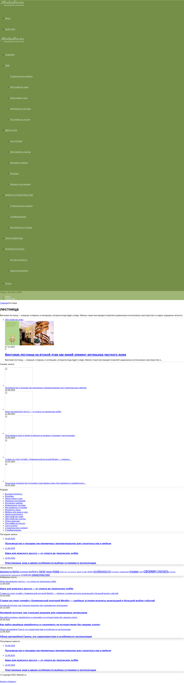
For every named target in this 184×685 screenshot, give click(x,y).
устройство (26, 575)
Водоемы (14, 173)
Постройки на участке (20, 119)
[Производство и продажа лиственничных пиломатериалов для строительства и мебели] (19, 385)
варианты (6, 571)
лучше (84, 572)
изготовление (72, 572)
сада (141, 572)
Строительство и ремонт (21, 76)
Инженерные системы (20, 109)
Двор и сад (11, 130)
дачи (49, 571)
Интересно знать (15, 249)
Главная (4, 303)
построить (115, 572)
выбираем (24, 572)
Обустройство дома (19, 87)
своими (150, 571)
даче (42, 571)
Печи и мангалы (14, 238)
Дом (7, 66)
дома (55, 571)
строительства (5, 575)
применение (124, 572)
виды (16, 571)
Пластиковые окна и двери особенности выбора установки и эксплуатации (40, 435)
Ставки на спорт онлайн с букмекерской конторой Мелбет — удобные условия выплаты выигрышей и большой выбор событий (77, 600)
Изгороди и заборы (19, 163)
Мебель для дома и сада (16, 512)
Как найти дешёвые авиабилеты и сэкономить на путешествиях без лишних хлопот (50, 624)
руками (133, 571)
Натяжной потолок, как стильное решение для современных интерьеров (43, 612)
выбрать (33, 571)
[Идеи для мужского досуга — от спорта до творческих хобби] (19, 409)
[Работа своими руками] (12, 6)
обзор (90, 572)
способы (172, 572)
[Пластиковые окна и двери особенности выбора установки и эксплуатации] (19, 433)
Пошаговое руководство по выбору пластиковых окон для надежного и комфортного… (45, 483)
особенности (102, 571)
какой (79, 572)
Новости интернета (19, 271)
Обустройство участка (20, 152)
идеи (65, 572)
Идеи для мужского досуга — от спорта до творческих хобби (33, 412)
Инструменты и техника (21, 227)
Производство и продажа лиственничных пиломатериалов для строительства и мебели (45, 388)
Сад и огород (16, 141)
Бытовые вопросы (18, 260)
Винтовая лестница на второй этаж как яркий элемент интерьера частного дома (65, 354)
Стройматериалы (18, 217)
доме (62, 572)
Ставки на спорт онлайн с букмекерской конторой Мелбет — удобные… (38, 459)
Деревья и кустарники (20, 184)
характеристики (41, 574)
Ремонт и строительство (19, 195)
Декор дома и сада (18, 98)
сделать (162, 571)
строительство (15, 575)
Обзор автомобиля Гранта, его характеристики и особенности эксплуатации (46, 636)
